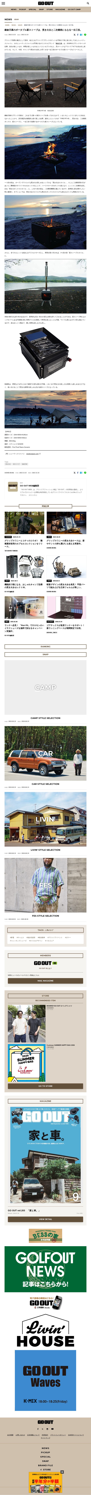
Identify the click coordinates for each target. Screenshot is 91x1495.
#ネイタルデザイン (36, 941)
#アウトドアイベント (55, 937)
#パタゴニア (49, 941)
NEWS (14, 25)
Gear (17, 7)
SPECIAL (32, 9)
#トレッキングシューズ (18, 941)
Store (50, 9)
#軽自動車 (41, 937)
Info (82, 7)
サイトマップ (45, 1438)
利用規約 (45, 1435)
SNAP (41, 9)
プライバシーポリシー (58, 1435)
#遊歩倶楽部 (31, 937)
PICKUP (22, 9)
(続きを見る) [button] (33, 495)
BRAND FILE (45, 1465)
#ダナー (68, 937)
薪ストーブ (16, 464)
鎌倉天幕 (59, 43)
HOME (7, 25)
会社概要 (10, 1435)
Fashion (6, 7)
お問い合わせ (20, 1435)
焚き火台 (8, 464)
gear (20, 25)
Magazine (60, 9)
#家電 (12, 937)
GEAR (16, 19)
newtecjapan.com (32, 454)
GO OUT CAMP (74, 9)
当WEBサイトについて (76, 1435)
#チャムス (20, 937)
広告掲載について (33, 1435)
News (13, 9)
